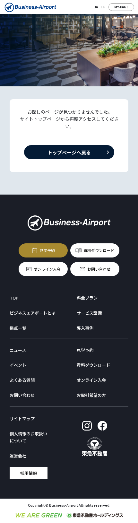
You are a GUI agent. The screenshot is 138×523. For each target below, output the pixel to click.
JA (96, 6)
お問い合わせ (98, 269)
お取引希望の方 (91, 395)
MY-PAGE (121, 6)
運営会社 (18, 456)
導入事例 (85, 328)
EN (103, 6)
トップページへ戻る (69, 152)
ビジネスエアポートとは (33, 313)
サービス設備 (89, 313)
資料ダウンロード (98, 250)
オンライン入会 (47, 269)
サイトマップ (22, 418)
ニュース (18, 350)
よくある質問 (22, 380)
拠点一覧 (18, 328)
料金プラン (87, 298)
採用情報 (28, 473)
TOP (14, 298)
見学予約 (47, 250)
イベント (18, 365)
